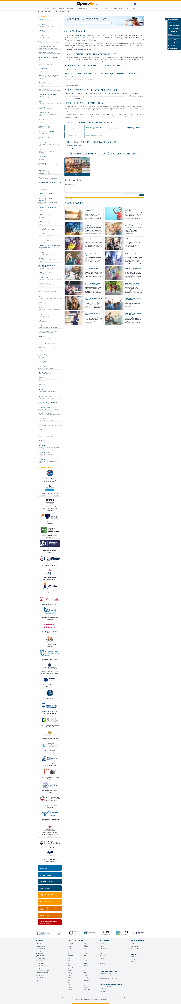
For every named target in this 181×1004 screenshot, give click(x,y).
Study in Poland (123, 8)
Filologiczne (102, 958)
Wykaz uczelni (172, 40)
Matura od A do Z (45, 888)
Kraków (69, 960)
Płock (69, 972)
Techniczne (102, 943)
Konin (69, 958)
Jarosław (85, 953)
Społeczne (102, 953)
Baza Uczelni (39, 950)
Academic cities (134, 946)
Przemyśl (70, 974)
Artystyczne (102, 960)
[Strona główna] (90, 4)
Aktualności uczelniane (46, 902)
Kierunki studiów (94, 8)
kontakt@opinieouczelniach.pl (117, 997)
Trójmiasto (70, 984)
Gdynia (85, 950)
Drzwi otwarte (138, 148)
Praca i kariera (113, 8)
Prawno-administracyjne (105, 948)
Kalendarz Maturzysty (41, 948)
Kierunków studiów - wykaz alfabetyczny (47, 867)
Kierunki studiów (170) (114, 148)
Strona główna (47, 11)
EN (141, 4)
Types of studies (135, 948)
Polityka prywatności (135, 958)
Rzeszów (86, 975)
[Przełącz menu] (166, 19)
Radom (69, 975)
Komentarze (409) (100, 148)
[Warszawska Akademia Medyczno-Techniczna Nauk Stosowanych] (138, 933)
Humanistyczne (103, 955)
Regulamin (133, 956)
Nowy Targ (70, 967)
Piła (84, 970)
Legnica (69, 962)
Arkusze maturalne (40, 946)
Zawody (104, 8)
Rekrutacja (89, 148)
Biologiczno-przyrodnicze (105, 950)
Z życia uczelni (39, 957)
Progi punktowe (127, 148)
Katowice (70, 957)
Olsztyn (69, 968)
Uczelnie (61, 8)
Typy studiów (39, 960)
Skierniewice (86, 977)
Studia (54, 8)
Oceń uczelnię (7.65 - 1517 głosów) (73, 148)
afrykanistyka (74, 128)
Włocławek (70, 987)
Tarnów (69, 982)
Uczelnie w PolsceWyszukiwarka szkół (45, 874)
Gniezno (85, 951)
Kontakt (133, 959)
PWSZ (101, 965)
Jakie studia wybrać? (40, 958)
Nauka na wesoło (40, 979)
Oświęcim (70, 970)
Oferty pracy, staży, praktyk (106, 986)
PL (138, 4)
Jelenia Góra (70, 955)
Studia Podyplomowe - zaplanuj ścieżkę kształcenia (48, 922)
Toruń (85, 982)
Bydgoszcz (86, 945)
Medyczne (102, 946)
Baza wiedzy (102, 990)
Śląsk (69, 980)
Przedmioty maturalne (174, 28)
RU (143, 4)
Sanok (69, 977)
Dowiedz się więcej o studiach (43, 970)
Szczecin (86, 979)
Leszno (85, 962)
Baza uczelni (70, 8)
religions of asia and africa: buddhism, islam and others (134, 128)
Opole (85, 968)
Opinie (170, 34)
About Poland (134, 943)
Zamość (70, 989)
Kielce (85, 957)
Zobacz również (172, 48)
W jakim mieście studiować (106, 976)
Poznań (85, 972)
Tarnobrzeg (86, 980)
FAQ (132, 950)
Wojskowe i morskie (104, 962)
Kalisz (85, 955)
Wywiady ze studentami (41, 968)
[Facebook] (135, 4)
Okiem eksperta (103, 991)
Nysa (85, 967)
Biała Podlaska (71, 943)
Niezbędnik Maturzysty (46, 881)
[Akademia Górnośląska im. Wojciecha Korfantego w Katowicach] (106, 933)
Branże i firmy (103, 988)
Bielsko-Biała (71, 945)
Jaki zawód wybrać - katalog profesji (47, 895)
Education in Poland (135, 945)
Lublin (69, 963)
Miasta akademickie (173, 43)
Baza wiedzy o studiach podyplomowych (109, 978)
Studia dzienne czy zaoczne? (42, 965)
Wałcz (69, 985)
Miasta (133, 8)
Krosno (85, 960)
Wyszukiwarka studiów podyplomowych (109, 973)
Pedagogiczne (103, 951)
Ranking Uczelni (39, 953)
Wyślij (141, 195)
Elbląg (85, 948)
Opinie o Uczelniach (40, 951)
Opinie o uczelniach (82, 8)
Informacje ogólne (173, 19)
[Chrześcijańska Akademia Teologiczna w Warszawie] (59, 933)
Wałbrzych (86, 984)
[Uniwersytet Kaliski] (75, 933)
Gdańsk (69, 950)
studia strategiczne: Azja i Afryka (94, 135)
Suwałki (69, 979)
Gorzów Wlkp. (71, 953)
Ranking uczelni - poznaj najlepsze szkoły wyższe (49, 908)
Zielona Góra (87, 989)
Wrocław (86, 987)
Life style (38, 980)
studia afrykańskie (74, 135)
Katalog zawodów (40, 975)
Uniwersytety (102, 963)
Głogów (69, 951)
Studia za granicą (44, 915)
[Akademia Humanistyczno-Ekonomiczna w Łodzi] (122, 933)
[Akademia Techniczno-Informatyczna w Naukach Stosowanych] (43, 933)
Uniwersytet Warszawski (73, 145)
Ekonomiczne (103, 945)
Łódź (69, 965)
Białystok (86, 943)
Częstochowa (71, 948)
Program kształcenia (173, 25)
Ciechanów (86, 946)
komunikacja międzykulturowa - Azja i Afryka (94, 128)
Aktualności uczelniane (41, 955)
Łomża (85, 963)
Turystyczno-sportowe (105, 957)
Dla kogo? (170, 22)
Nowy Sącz (86, 965)
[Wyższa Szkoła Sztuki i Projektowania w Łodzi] (90, 933)
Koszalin (85, 958)
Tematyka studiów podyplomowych (108, 975)
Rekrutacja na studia (40, 967)
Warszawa (86, 985)
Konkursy (133, 961)
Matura (46, 8)
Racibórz (86, 974)
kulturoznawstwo (114, 128)
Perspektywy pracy (173, 31)
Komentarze (171, 45)
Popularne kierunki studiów (42, 972)
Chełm (69, 946)
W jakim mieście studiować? (42, 962)
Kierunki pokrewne (173, 37)
